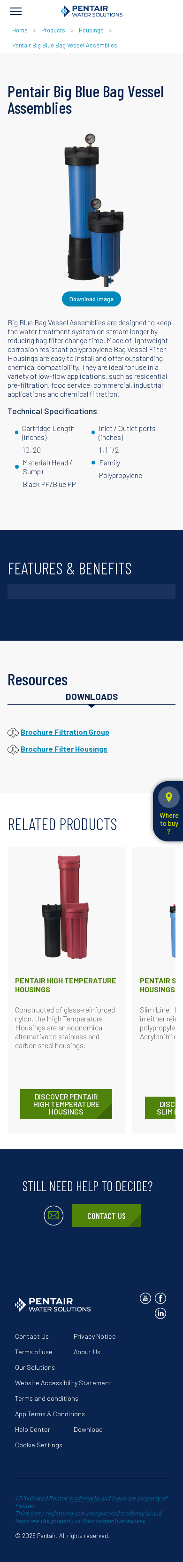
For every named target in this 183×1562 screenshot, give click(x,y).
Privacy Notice (95, 1336)
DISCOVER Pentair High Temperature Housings (66, 1104)
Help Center (32, 1429)
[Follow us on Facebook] (160, 1298)
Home (20, 30)
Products (53, 30)
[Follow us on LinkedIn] (160, 1313)
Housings (91, 30)
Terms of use (34, 1352)
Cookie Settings (38, 1445)
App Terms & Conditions (50, 1414)
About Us (87, 1352)
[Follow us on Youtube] (145, 1298)
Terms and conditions (46, 1398)
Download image (91, 299)
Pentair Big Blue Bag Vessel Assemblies (64, 45)
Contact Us (106, 1215)
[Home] (91, 11)
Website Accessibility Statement (63, 1383)
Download (88, 1429)
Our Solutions (35, 1367)
